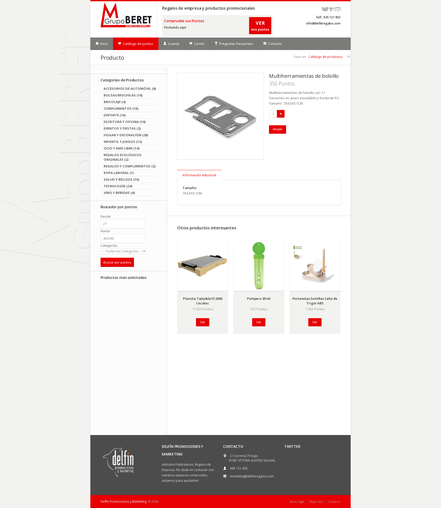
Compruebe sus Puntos (184, 20)
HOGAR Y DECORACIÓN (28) (126, 135)
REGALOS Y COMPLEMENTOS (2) (129, 166)
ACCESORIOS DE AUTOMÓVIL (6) (130, 88)
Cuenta (173, 43)
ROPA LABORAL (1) (119, 172)
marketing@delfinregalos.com (252, 476)
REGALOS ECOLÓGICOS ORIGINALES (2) (122, 157)
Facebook (331, 9)
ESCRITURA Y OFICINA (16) (124, 121)
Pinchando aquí (175, 27)
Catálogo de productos (325, 57)
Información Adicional (199, 175)
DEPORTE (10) (115, 115)
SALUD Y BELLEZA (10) (121, 179)
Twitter (325, 9)
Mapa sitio (316, 501)
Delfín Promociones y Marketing (123, 501)
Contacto (274, 43)
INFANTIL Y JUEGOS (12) (123, 141)
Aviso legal (297, 501)
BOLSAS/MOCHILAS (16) (123, 95)
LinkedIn (337, 9)
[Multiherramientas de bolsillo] (220, 116)
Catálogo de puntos (137, 43)
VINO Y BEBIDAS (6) (119, 192)
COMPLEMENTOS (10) (121, 108)
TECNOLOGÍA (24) (118, 186)
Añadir (278, 129)
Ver (202, 322)
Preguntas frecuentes (235, 43)
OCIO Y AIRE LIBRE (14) (121, 148)
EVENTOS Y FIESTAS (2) (122, 128)
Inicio (103, 43)
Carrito (198, 43)
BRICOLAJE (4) (115, 102)
